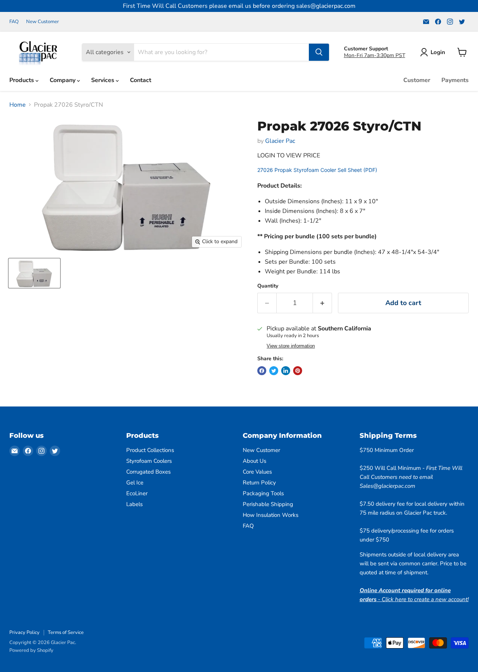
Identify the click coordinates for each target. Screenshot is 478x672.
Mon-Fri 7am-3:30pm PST (374, 55)
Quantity (267, 286)
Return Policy (259, 482)
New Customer (42, 22)
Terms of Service (66, 632)
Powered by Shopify (31, 650)
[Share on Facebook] (261, 370)
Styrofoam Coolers (149, 461)
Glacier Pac (280, 141)
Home (17, 104)
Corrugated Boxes (148, 471)
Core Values (257, 471)
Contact (140, 80)
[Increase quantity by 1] (322, 303)
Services (103, 80)
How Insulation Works (270, 515)
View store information (291, 346)
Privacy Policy (24, 632)
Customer (416, 80)
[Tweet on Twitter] (273, 370)
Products (22, 80)
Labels (134, 504)
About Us (254, 461)
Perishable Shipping (268, 504)
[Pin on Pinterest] (297, 370)
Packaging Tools (263, 493)
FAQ (14, 22)
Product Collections (150, 450)
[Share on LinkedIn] (285, 370)
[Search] (319, 52)
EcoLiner (137, 493)
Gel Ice (134, 482)
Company (63, 80)
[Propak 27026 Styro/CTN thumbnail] (34, 273)
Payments (455, 80)
